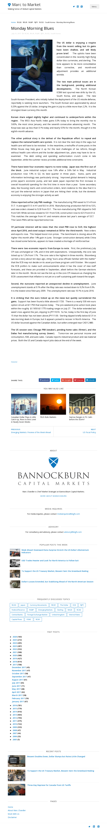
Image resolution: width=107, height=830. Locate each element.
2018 (15, 661)
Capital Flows (17, 619)
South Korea (50, 22)
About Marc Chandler (17, 810)
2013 (15, 715)
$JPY (36, 22)
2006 (15, 736)
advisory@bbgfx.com (73, 532)
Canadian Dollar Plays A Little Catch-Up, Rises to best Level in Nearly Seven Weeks (23, 419)
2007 (15, 733)
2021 (15, 652)
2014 (15, 711)
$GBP (31, 22)
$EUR (25, 22)
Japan (23, 605)
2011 (15, 721)
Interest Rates (74, 614)
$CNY (38, 619)
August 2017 (18, 679)
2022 (15, 649)
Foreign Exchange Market (37, 614)
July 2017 (16, 683)
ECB (74, 605)
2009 (15, 727)
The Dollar (64, 605)
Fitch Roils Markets (48, 417)
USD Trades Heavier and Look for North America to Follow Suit (50, 560)
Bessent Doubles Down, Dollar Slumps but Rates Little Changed (56, 756)
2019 (15, 658)
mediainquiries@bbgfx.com (68, 514)
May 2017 (16, 689)
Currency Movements (38, 605)
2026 (15, 636)
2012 (15, 718)
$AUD (70, 610)
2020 (15, 655)
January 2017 (18, 701)
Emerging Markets (45, 610)
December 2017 (19, 667)
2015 (15, 708)
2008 (15, 730)
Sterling (60, 610)
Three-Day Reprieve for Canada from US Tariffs (49, 785)
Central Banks (17, 614)
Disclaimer (14, 362)
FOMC (29, 619)
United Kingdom (58, 614)
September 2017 (19, 676)
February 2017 (18, 698)
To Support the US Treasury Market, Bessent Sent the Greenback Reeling (55, 571)
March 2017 (17, 695)
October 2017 (18, 673)
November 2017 (19, 670)
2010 (15, 724)
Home (13, 22)
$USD (41, 22)
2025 (15, 640)
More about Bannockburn (53, 496)
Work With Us (13, 814)
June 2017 (16, 686)
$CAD (19, 22)
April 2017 (16, 692)
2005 (15, 739)
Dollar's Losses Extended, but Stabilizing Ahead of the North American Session (57, 581)
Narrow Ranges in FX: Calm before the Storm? (80, 418)
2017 (15, 664)
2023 (15, 646)
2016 (15, 705)
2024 (15, 643)
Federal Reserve (18, 610)
